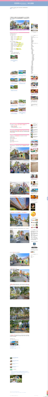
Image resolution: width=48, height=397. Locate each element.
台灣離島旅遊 (32, 66)
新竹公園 (10, 8)
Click (47, 198)
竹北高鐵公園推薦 (24, 392)
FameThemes (37, 395)
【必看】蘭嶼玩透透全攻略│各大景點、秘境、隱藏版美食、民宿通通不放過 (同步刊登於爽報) (34, 239)
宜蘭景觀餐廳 (32, 41)
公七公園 (22, 392)
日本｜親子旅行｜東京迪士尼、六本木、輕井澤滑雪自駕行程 (36, 37)
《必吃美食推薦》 (26, 0)
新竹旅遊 (18, 391)
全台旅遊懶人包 (33, 50)
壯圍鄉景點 (32, 45)
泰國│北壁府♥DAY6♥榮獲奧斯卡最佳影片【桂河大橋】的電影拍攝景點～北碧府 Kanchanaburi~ (34, 235)
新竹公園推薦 (20, 392)
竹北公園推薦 (16, 392)
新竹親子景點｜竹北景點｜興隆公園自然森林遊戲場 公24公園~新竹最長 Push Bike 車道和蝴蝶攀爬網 (22, 105)
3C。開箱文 (32, 70)
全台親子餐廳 (32, 40)
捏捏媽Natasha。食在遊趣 (24, 3)
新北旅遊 (32, 51)
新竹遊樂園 (33, 57)
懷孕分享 (32, 38)
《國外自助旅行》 (31, 0)
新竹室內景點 (33, 58)
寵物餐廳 (32, 48)
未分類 (31, 47)
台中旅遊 (32, 61)
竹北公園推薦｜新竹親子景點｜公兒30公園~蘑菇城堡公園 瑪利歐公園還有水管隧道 (22, 113)
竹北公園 (12, 392)
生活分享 (32, 71)
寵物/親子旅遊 (16, 391)
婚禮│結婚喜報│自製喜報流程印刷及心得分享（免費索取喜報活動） (34, 231)
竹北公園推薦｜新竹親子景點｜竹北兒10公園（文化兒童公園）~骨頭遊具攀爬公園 (22, 76)
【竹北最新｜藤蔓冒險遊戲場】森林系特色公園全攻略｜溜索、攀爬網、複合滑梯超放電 (14, 60)
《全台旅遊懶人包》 (22, 0)
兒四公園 (14, 392)
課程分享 (32, 73)
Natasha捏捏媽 (13, 8)
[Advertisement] (19, 13)
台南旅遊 (32, 63)
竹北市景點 (14, 391)
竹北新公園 (18, 392)
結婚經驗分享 (32, 67)
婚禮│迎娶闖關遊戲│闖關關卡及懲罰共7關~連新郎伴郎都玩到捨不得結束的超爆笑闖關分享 (34, 233)
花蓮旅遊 (32, 64)
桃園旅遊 (32, 53)
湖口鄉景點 (33, 60)
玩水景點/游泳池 (33, 54)
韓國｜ (31, 44)
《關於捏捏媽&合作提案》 (12, 0)
